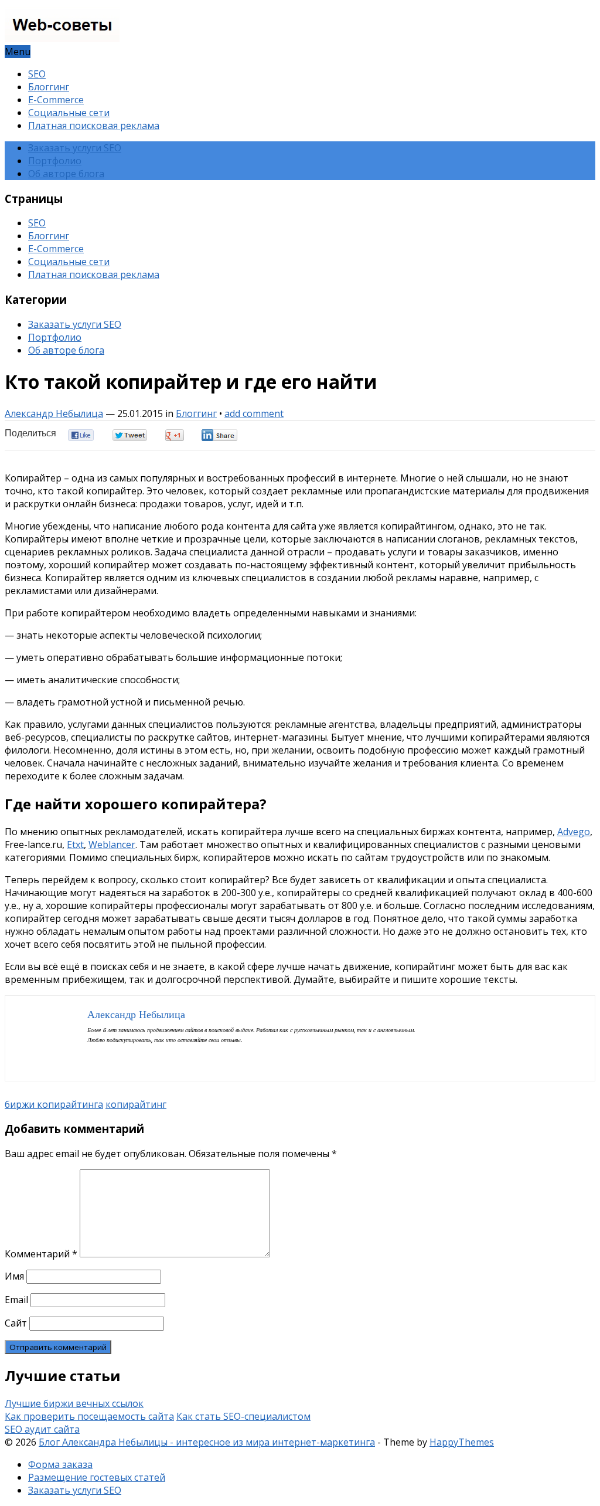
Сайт (16, 1323)
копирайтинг (135, 1104)
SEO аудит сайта (42, 1429)
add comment (254, 413)
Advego (573, 831)
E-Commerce (56, 99)
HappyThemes (461, 1442)
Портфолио (54, 160)
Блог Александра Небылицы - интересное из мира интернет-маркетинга (207, 1442)
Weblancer (111, 844)
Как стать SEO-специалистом (243, 1416)
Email (16, 1299)
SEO (37, 73)
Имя (14, 1276)
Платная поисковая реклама (93, 125)
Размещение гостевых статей (96, 1477)
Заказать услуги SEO (74, 147)
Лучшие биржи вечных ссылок (74, 1403)
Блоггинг (48, 86)
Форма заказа (60, 1464)
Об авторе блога (66, 173)
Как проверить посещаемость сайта (89, 1416)
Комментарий (41, 1253)
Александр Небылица (54, 413)
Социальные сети (69, 112)
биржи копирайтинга (54, 1104)
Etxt (75, 844)
